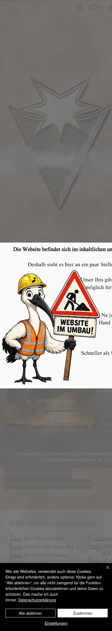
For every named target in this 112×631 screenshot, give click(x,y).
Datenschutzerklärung (37, 599)
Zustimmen (82, 613)
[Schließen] (104, 570)
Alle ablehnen (30, 613)
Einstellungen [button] (56, 623)
